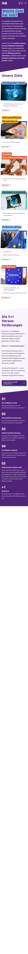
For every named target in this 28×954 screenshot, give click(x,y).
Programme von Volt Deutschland (10, 383)
